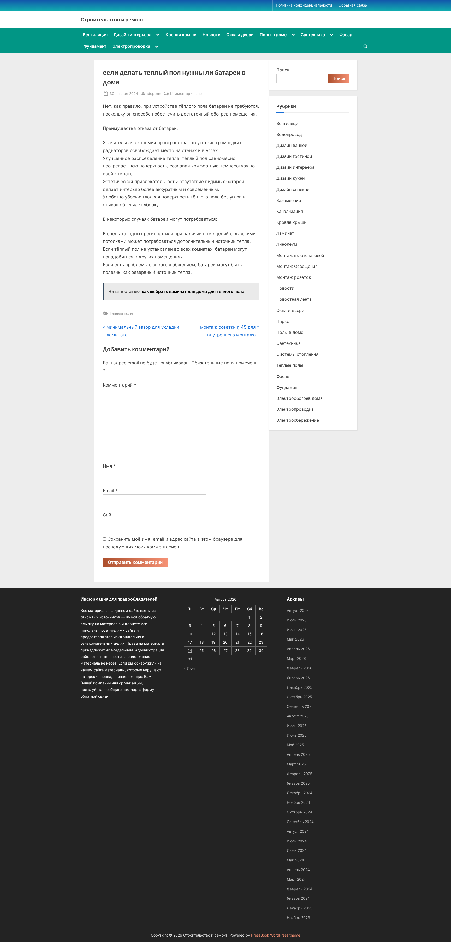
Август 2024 (298, 831)
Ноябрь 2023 (298, 917)
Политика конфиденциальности (304, 5)
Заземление (288, 200)
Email (110, 490)
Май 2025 (295, 744)
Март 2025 (296, 764)
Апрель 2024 (298, 869)
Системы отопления (297, 354)
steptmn (154, 93)
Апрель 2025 (298, 754)
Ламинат (285, 233)
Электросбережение (297, 420)
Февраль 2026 (299, 668)
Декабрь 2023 (299, 908)
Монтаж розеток (293, 277)
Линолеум (286, 244)
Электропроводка (131, 46)
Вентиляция (95, 34)
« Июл (189, 668)
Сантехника (313, 34)
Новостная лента (294, 299)
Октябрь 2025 (299, 697)
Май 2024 (295, 860)
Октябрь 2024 (299, 812)
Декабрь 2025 (299, 687)
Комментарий (119, 385)
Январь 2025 (298, 783)
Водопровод (289, 134)
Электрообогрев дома (299, 398)
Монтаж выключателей (300, 255)
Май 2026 (295, 639)
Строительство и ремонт (112, 19)
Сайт (108, 514)
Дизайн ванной (291, 145)
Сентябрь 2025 (300, 706)
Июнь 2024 (297, 850)
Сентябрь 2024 (300, 821)
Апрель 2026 (298, 649)
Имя (109, 466)
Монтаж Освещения (297, 266)
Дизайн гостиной (294, 156)
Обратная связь (353, 5)
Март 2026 (296, 658)
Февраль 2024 (299, 889)
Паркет (284, 321)
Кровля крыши (181, 34)
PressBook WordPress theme (275, 935)
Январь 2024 (298, 898)
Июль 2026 (297, 620)
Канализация (289, 211)
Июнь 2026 (297, 629)
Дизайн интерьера (132, 34)
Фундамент (95, 46)
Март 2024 (296, 879)
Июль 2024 (297, 841)
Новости (212, 34)
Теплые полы (121, 313)
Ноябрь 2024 (298, 802)
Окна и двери (240, 34)
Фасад (345, 34)
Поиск (282, 70)
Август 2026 (298, 610)
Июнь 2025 (297, 735)
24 (190, 650)
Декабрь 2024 (299, 792)
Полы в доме (273, 34)
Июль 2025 (297, 725)
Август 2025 (298, 716)
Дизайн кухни (290, 178)
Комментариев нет (187, 94)
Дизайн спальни (293, 189)
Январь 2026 (298, 677)
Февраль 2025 (299, 773)
